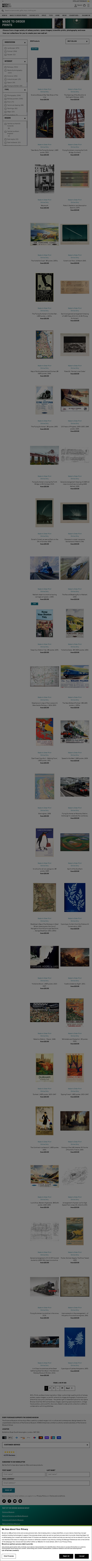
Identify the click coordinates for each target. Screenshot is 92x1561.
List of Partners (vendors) (10, 1550)
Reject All (66, 1556)
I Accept (81, 1556)
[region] (46, 1543)
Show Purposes (9, 1556)
